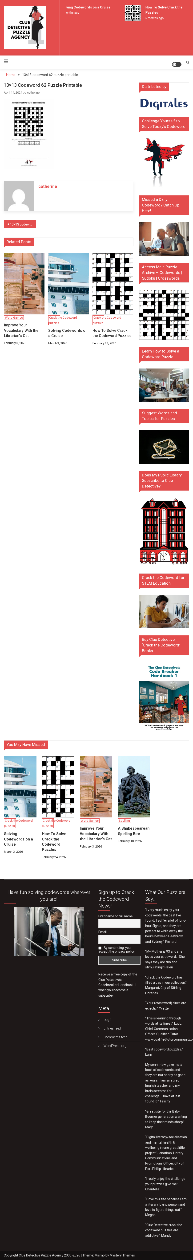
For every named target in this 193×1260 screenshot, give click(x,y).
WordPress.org (115, 1046)
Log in (108, 1020)
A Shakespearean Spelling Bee (133, 831)
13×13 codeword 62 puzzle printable (23, 224)
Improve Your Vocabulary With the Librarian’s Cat (21, 330)
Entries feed (112, 1028)
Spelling (124, 820)
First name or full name (115, 916)
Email (102, 932)
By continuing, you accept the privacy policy (116, 949)
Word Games (14, 317)
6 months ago (67, 12)
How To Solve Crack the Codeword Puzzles (112, 333)
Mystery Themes (122, 1255)
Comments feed (115, 1037)
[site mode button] (176, 64)
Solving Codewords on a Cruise (82, 7)
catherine (33, 92)
